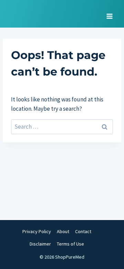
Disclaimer (40, 244)
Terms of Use (70, 244)
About (63, 231)
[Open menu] (109, 14)
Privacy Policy (36, 231)
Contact (83, 231)
